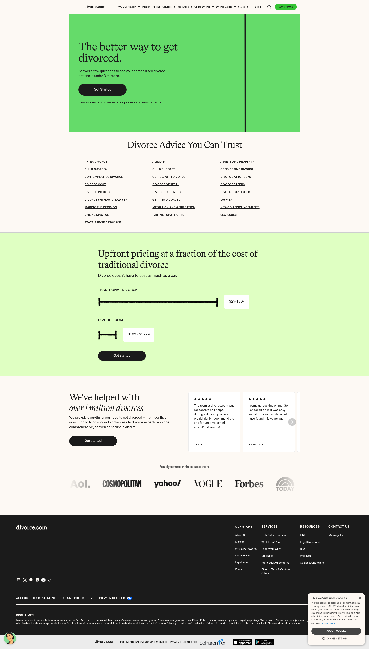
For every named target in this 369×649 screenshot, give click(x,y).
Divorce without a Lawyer (106, 200)
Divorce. (280, 620)
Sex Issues (228, 215)
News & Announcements (240, 207)
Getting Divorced (166, 200)
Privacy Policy (328, 623)
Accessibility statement (36, 598)
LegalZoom (241, 562)
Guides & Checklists (312, 562)
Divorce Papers (232, 184)
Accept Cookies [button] (336, 631)
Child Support (163, 169)
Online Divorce (97, 215)
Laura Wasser (243, 555)
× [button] (359, 598)
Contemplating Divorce (104, 177)
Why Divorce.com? (246, 548)
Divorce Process (98, 192)
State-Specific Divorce (103, 222)
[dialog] (336, 619)
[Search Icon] (269, 7)
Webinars (305, 556)
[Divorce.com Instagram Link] (37, 580)
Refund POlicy (73, 598)
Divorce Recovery (166, 192)
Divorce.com (87, 620)
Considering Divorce (237, 169)
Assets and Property (237, 161)
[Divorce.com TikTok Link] (49, 580)
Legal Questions (310, 542)
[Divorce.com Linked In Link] (19, 580)
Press (238, 569)
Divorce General (165, 184)
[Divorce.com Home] (105, 642)
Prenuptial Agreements (275, 562)
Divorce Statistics (235, 192)
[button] (336, 638)
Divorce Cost (95, 184)
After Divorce (96, 161)
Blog (302, 549)
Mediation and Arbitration (173, 207)
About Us (240, 535)
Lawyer (226, 200)
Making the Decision (101, 207)
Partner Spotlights (168, 215)
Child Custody (96, 169)
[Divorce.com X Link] (25, 580)
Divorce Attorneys (235, 177)
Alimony (159, 161)
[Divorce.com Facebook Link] (31, 580)
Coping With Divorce (168, 177)
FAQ (302, 535)
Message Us (335, 535)
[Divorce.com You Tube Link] (43, 580)
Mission (239, 542)
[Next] (292, 422)
